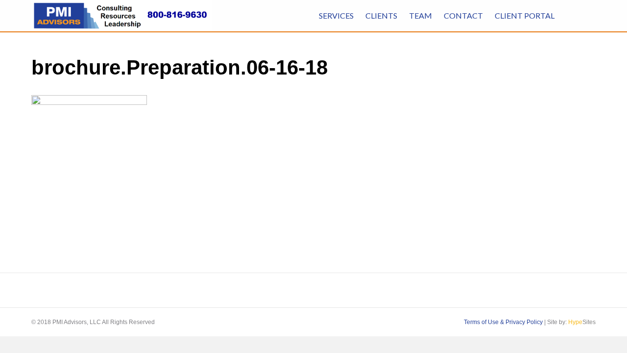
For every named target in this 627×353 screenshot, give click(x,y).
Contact (463, 15)
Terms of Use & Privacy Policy (503, 322)
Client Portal (525, 15)
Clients (381, 15)
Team (420, 15)
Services (336, 15)
